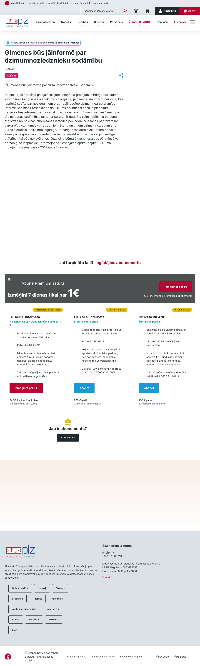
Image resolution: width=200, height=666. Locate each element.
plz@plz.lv (108, 552)
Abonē (15, 619)
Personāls (116, 22)
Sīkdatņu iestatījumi (131, 656)
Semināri (162, 22)
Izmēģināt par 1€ (176, 286)
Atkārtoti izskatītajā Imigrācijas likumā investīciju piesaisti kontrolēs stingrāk (67, 3)
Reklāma (54, 619)
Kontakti (107, 577)
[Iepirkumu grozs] (147, 11)
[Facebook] (8, 656)
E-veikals (180, 22)
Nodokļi (66, 22)
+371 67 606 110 (112, 556)
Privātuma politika (76, 656)
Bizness (99, 22)
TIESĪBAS (23, 36)
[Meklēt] (125, 11)
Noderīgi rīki (53, 609)
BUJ (14, 629)
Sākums (9, 36)
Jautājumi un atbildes (24, 609)
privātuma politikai (134, 510)
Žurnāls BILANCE (140, 22)
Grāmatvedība (45, 22)
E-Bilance (17, 598)
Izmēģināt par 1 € (26, 388)
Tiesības (82, 22)
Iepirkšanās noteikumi (103, 656)
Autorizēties (68, 437)
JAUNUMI (144, 43)
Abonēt (84, 388)
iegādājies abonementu (118, 262)
